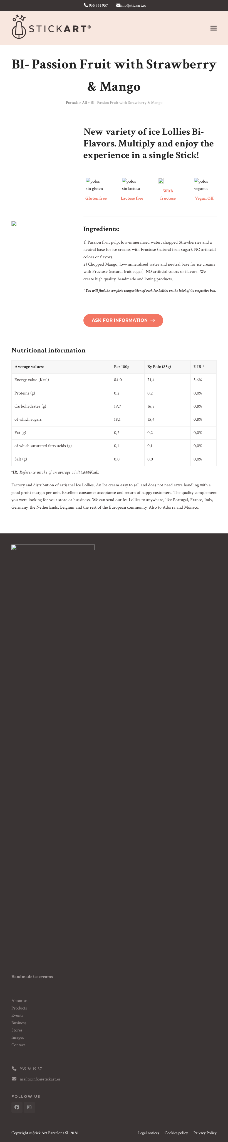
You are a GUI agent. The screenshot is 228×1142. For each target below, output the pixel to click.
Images (17, 1037)
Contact (18, 1045)
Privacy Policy (205, 1133)
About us (19, 1001)
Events (17, 1015)
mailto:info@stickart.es (40, 1079)
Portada (72, 102)
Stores (17, 1030)
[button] (213, 28)
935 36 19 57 (31, 1069)
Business (18, 1023)
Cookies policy (176, 1133)
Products (19, 1008)
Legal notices (148, 1133)
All (84, 102)
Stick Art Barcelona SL (51, 1133)
